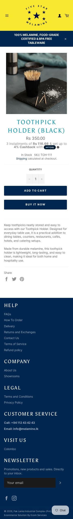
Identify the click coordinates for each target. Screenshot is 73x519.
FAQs (7, 314)
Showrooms (11, 376)
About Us (10, 370)
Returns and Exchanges (19, 332)
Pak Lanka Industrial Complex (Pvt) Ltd (34, 511)
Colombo (10, 449)
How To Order (13, 320)
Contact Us (11, 338)
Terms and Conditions (18, 396)
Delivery (9, 326)
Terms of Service (15, 344)
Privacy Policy (13, 402)
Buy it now (36, 204)
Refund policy (13, 350)
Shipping (21, 158)
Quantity (35, 169)
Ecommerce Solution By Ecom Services (25, 515)
